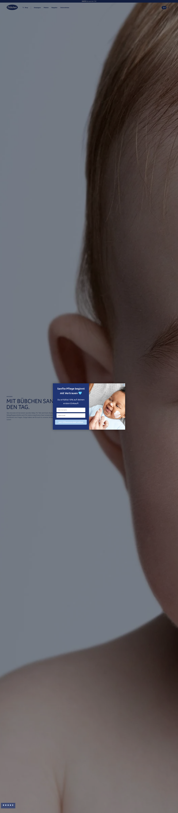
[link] (162, 789)
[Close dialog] (123, 384)
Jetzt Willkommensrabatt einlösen (71, 422)
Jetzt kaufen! (162, 806)
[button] (8, 805)
